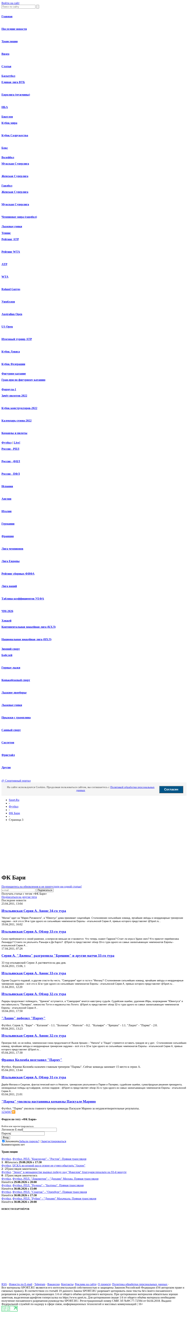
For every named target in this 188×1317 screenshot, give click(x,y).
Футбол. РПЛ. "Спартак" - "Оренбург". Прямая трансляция (49, 1191)
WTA (4, 276)
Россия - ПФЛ (10, 473)
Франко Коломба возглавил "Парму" (31, 1060)
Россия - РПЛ (10, 448)
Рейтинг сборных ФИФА (18, 573)
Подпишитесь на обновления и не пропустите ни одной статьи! (41, 886)
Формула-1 (8, 389)
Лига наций (9, 586)
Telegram (39, 1284)
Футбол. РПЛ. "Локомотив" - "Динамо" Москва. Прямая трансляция (55, 1178)
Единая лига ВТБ (13, 82)
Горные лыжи (10, 667)
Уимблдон (8, 301)
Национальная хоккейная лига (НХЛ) (26, 639)
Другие (6, 767)
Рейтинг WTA (10, 251)
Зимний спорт (10, 648)
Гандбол (6, 185)
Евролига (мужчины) (15, 94)
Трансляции (9, 41)
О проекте (104, 1284)
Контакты (67, 1284)
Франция (7, 536)
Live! (17, 442)
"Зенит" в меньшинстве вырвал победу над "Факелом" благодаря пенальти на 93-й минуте (69, 1172)
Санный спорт (11, 730)
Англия (6, 498)
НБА (4, 107)
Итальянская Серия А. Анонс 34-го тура (33, 911)
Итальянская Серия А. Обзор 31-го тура (33, 1077)
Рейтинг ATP (10, 239)
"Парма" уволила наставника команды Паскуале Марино (48, 1101)
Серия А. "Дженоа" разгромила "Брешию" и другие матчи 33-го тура (57, 955)
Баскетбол (8, 75)
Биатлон (7, 116)
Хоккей (6, 620)
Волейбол (7, 157)
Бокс (4, 147)
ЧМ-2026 (7, 611)
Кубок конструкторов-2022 (19, 408)
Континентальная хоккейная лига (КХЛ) (28, 626)
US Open (7, 326)
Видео (5, 53)
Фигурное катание (13, 373)
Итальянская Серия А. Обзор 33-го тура (33, 931)
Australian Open (11, 314)
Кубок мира (9, 122)
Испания (7, 486)
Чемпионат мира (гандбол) (19, 216)
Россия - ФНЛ (10, 461)
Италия (6, 511)
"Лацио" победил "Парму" (23, 1018)
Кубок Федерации (13, 364)
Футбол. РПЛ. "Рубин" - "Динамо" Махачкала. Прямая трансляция (54, 1198)
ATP (4, 264)
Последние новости (14, 28)
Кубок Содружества (14, 135)
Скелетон (7, 742)
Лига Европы (10, 561)
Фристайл (8, 755)
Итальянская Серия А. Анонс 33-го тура (33, 973)
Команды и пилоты (14, 433)
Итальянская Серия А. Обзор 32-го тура (33, 994)
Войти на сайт (10, 3)
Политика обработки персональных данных (139, 1284)
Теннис (6, 233)
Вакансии (53, 1284)
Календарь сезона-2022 (16, 420)
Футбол (6, 442)
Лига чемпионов (12, 548)
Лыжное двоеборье (14, 692)
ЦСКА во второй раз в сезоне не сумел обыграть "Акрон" (48, 1165)
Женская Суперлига (14, 176)
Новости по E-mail (20, 1284)
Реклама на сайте (85, 1284)
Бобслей (6, 655)
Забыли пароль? (29, 1141)
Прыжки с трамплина (16, 717)
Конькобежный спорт (15, 680)
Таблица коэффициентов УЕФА (22, 598)
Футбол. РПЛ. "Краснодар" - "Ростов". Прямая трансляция (49, 1158)
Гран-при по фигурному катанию (23, 379)
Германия (8, 523)
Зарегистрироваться (53, 1141)
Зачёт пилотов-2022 (14, 395)
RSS (4, 1284)
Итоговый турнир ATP (16, 339)
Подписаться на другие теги (19, 897)
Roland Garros (10, 289)
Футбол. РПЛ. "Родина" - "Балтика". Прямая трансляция (48, 1185)
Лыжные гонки (11, 226)
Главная (6, 16)
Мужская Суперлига (15, 163)
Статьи (6, 66)
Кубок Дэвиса (10, 351)
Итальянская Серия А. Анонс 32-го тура (33, 1035)
